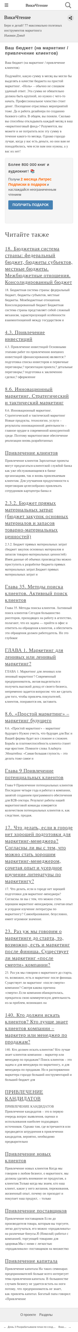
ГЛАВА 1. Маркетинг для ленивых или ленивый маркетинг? (34, 657)
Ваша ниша (65, 1327)
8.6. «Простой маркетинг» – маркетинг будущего (37, 717)
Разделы (46, 1315)
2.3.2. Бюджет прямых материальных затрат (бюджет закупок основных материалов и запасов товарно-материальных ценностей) (36, 519)
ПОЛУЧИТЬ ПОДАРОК (30, 205)
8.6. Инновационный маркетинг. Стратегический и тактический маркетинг (37, 396)
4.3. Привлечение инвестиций (25, 335)
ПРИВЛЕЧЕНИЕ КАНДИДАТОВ (24, 1095)
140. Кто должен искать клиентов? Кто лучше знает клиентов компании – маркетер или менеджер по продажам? (36, 1028)
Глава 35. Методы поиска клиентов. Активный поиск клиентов (36, 593)
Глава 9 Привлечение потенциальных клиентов (34, 774)
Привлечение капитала (31, 1260)
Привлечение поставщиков (36, 1210)
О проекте (28, 1315)
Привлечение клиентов (31, 452)
